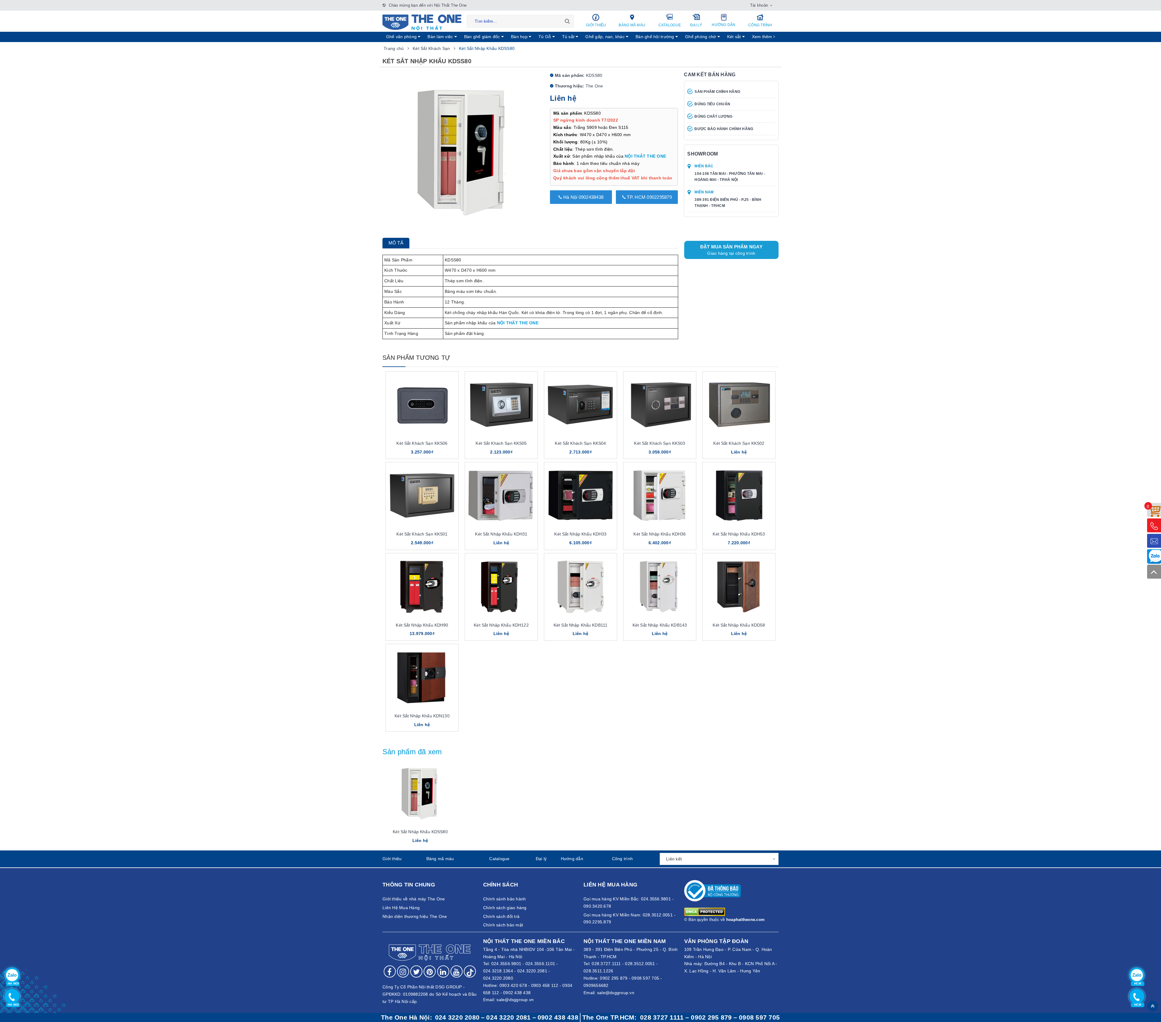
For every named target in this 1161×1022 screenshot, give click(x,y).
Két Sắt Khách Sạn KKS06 (421, 443)
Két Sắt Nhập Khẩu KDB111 (580, 625)
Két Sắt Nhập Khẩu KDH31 (501, 534)
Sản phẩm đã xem (412, 752)
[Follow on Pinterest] (430, 971)
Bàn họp (520, 36)
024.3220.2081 (532, 970)
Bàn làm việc (441, 36)
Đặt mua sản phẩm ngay (731, 250)
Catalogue (670, 25)
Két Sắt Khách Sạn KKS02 (738, 443)
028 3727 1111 (662, 1017)
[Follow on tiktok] (470, 971)
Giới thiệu (596, 25)
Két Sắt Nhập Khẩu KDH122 (501, 625)
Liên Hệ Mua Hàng (401, 907)
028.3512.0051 (640, 963)
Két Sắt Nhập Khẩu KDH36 (659, 534)
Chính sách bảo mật (503, 924)
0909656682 (596, 985)
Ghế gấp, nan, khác (605, 36)
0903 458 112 (544, 985)
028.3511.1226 (598, 970)
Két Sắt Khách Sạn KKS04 (580, 443)
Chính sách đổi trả (501, 916)
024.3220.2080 (498, 978)
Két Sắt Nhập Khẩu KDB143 (660, 625)
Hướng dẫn (723, 25)
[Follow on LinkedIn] (443, 971)
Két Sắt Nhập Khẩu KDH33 (580, 534)
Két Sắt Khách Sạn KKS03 (659, 443)
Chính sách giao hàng (505, 907)
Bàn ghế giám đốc (482, 36)
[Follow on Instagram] (403, 971)
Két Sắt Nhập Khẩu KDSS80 (420, 831)
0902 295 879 (613, 978)
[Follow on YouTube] (456, 971)
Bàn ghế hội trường (655, 36)
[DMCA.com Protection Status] (704, 911)
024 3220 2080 (457, 1017)
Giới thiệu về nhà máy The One (413, 898)
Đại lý (696, 25)
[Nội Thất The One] (421, 22)
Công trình (760, 25)
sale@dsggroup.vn (515, 999)
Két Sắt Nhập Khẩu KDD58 (739, 625)
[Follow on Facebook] (390, 971)
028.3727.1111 (606, 963)
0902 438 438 (517, 992)
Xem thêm (762, 36)
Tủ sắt (569, 36)
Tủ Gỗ (545, 36)
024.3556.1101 (540, 963)
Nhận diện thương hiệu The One (414, 916)
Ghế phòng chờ (701, 36)
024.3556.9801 (506, 963)
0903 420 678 (513, 985)
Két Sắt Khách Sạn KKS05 (501, 443)
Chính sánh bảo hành (504, 898)
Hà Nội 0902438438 (583, 197)
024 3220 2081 (508, 1017)
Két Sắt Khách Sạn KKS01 (421, 534)
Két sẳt (734, 36)
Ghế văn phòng (402, 36)
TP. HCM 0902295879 (649, 197)
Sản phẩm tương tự (416, 357)
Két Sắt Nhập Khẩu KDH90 (422, 625)
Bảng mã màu (632, 25)
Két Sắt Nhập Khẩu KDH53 (739, 534)
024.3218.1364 (498, 970)
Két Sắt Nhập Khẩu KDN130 (422, 715)
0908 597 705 (645, 978)
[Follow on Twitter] (416, 971)
